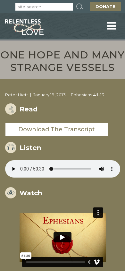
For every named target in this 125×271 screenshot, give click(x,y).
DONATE (105, 6)
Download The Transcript (56, 129)
